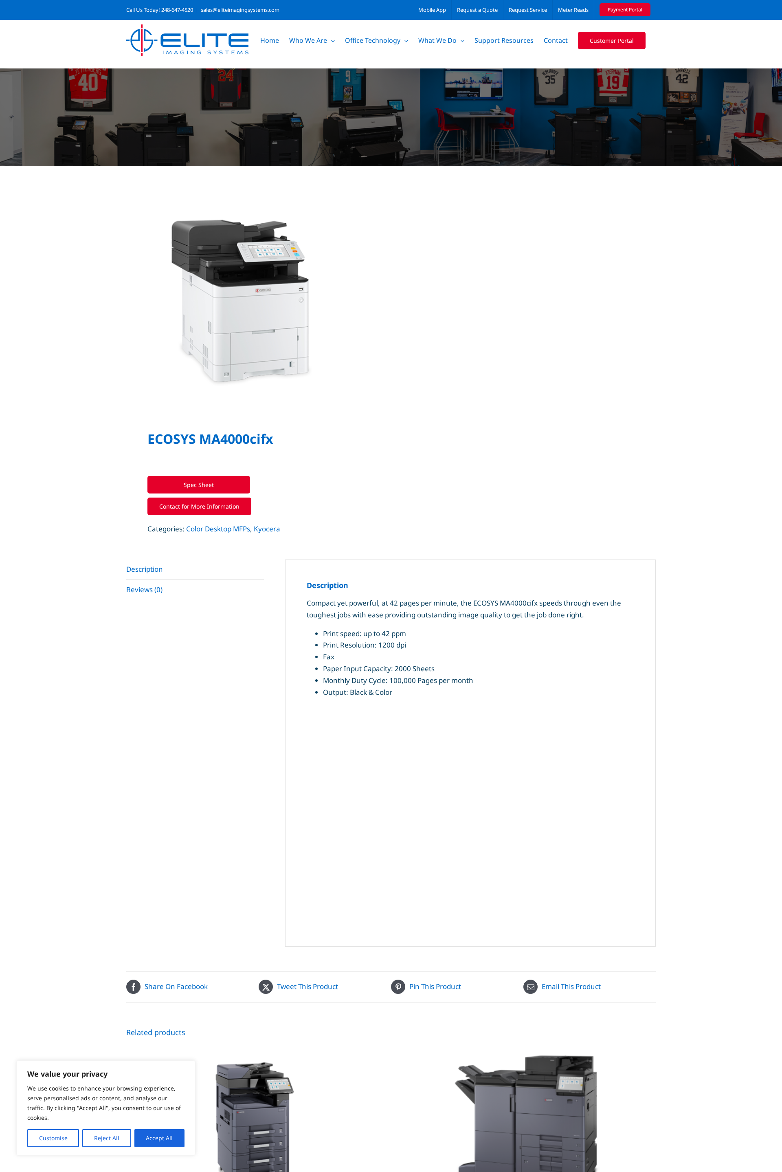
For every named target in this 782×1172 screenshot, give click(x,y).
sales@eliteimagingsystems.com (240, 9)
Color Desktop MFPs (218, 528)
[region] (106, 1108)
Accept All (159, 1138)
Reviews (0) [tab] (144, 589)
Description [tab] (144, 569)
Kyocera (267, 528)
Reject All (106, 1138)
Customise (53, 1138)
